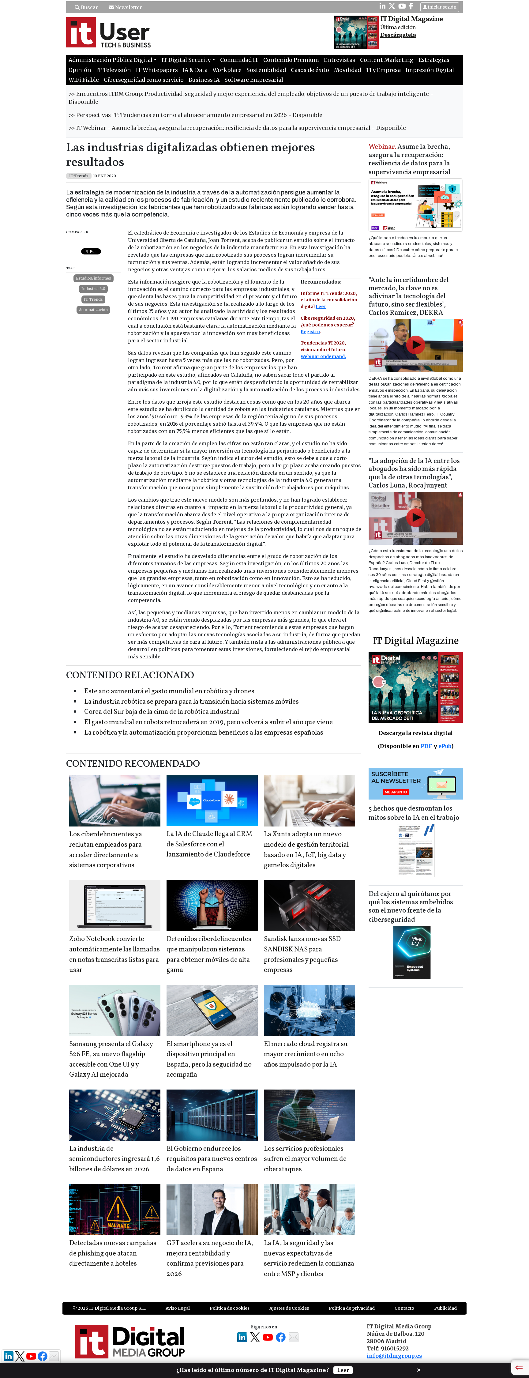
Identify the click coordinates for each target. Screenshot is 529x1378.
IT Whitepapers (157, 70)
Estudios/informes (93, 278)
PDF (426, 746)
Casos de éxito (310, 70)
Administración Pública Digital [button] (110, 60)
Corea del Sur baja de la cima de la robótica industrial (161, 712)
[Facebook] (411, 6)
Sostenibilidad (266, 70)
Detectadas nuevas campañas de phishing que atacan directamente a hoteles (112, 1254)
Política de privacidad (352, 1308)
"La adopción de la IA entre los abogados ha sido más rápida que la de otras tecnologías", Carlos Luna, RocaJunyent (414, 474)
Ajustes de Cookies (289, 1308)
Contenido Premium (291, 60)
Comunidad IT (239, 60)
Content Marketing (387, 60)
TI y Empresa (383, 70)
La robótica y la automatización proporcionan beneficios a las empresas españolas (203, 733)
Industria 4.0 (93, 288)
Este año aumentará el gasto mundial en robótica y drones (169, 691)
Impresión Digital (430, 70)
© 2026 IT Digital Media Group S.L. (109, 1308)
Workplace (227, 70)
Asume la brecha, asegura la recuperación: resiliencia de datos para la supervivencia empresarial (410, 160)
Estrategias (433, 60)
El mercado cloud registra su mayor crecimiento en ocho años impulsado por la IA (306, 1055)
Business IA (204, 80)
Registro (310, 331)
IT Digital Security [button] (186, 60)
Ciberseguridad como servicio (144, 80)
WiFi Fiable (84, 80)
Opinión (80, 70)
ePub (444, 746)
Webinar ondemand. (323, 356)
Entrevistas (339, 60)
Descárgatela (398, 35)
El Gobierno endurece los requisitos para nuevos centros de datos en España (212, 1159)
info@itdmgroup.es (394, 1356)
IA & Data (195, 70)
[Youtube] (402, 6)
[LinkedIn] (382, 6)
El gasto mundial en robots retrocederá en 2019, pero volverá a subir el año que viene (208, 722)
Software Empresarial (253, 80)
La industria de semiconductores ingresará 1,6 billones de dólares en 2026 (114, 1159)
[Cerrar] (418, 1369)
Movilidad (347, 70)
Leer (321, 306)
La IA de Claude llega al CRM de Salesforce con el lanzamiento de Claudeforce (209, 845)
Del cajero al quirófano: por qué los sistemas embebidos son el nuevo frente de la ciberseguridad (411, 907)
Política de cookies (229, 1308)
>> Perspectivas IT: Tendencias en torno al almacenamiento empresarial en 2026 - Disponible (195, 115)
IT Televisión (113, 70)
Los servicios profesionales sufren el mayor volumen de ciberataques (305, 1159)
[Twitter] (391, 6)
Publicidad (445, 1308)
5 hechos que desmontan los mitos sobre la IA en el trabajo (414, 813)
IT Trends (93, 299)
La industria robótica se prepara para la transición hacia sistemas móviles (191, 702)
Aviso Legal (178, 1308)
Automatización (93, 309)
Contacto (404, 1308)
